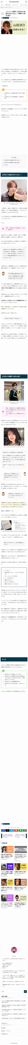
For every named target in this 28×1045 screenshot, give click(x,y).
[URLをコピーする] (25, 830)
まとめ (6, 164)
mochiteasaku (14, 2)
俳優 (4, 1028)
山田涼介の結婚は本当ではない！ (12, 160)
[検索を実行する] (25, 991)
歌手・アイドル (6, 17)
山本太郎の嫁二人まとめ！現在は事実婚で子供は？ (14, 1018)
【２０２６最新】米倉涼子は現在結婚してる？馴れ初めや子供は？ (14, 1001)
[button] (3, 830)
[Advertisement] (14, 50)
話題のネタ (5, 1034)
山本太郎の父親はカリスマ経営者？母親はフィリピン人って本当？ (14, 1010)
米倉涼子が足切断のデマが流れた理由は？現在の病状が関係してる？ (14, 1006)
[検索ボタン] (26, 2)
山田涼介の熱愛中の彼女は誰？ (12, 162)
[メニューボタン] (2, 2)
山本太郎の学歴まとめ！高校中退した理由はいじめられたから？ (14, 1014)
